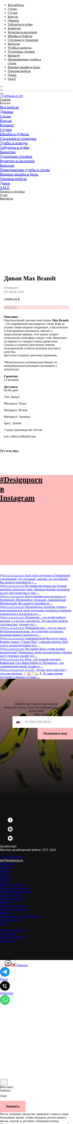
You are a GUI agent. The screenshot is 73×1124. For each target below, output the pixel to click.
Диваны (6, 111)
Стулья (5, 129)
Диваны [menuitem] (13, 20)
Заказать (13, 1106)
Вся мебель (9, 107)
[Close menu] (1, 93)
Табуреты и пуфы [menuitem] (20, 24)
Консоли (7, 165)
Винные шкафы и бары (19, 174)
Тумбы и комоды (14, 143)
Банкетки (8, 152)
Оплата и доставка (12, 191)
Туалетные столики (16, 156)
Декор (5, 183)
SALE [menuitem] (12, 79)
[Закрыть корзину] (4, 1082)
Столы (5, 116)
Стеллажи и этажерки (18, 138)
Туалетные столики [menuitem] (21, 51)
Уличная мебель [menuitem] (19, 71)
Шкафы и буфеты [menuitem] (20, 36)
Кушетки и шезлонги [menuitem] (22, 32)
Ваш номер (41, 714)
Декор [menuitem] (12, 75)
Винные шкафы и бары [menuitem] (24, 67)
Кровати (7, 125)
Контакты (6, 198)
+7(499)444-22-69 (11, 96)
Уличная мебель (13, 178)
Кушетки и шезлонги (17, 161)
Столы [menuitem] (12, 9)
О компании (8, 933)
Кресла (6, 120)
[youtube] (10, 839)
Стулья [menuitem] (13, 13)
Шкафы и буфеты (14, 134)
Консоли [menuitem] (14, 44)
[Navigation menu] (1, 86)
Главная (5, 99)
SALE (5, 187)
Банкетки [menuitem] (14, 28)
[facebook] (10, 821)
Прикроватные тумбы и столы (25, 169)
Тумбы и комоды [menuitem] (20, 48)
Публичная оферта (12, 937)
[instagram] (10, 830)
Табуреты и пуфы (14, 147)
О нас (4, 195)
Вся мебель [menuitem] (16, 5)
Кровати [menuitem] (14, 55)
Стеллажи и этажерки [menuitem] (23, 40)
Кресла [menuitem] (13, 16)
